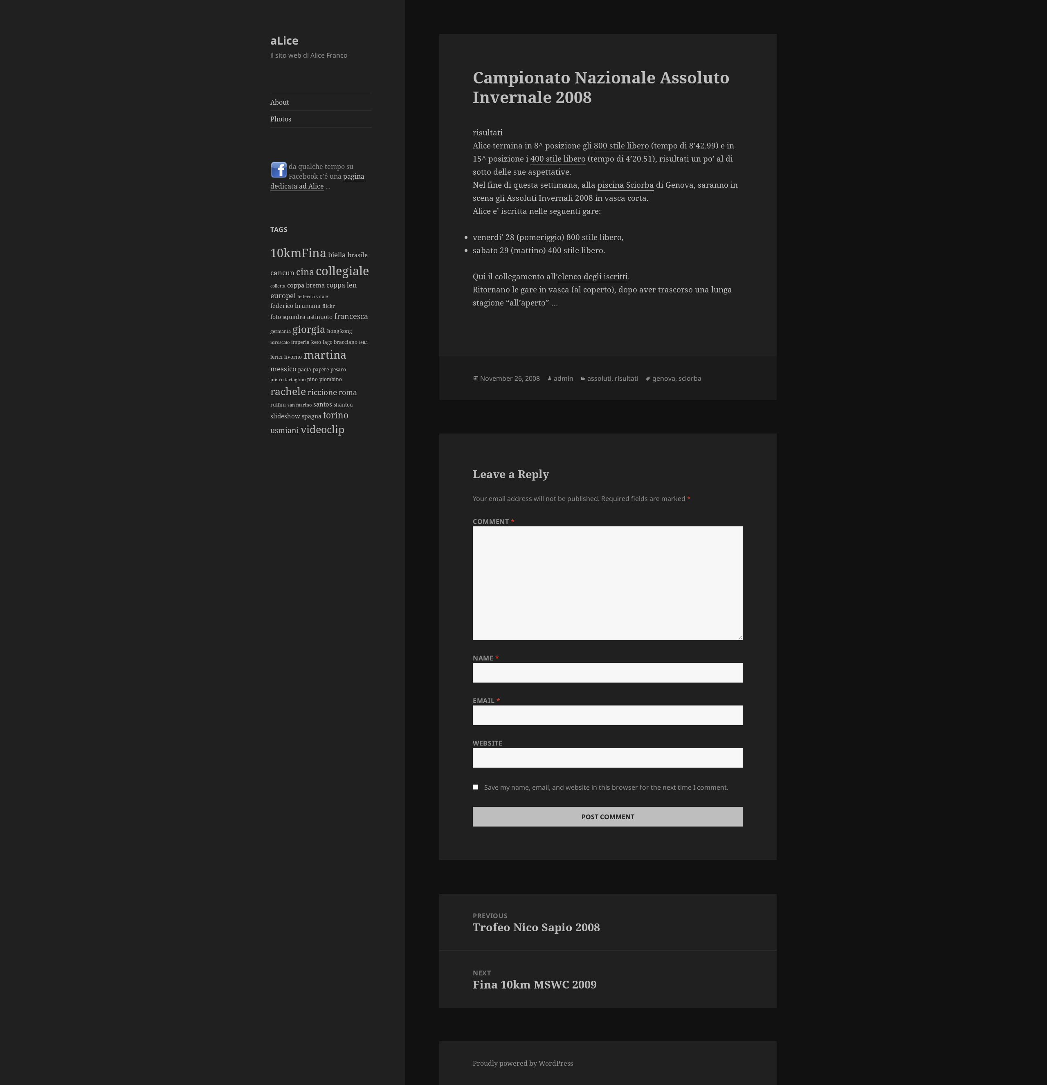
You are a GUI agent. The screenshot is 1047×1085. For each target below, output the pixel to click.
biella (337, 254)
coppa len (341, 285)
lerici (276, 356)
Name (486, 658)
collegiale (342, 271)
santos (322, 404)
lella (363, 342)
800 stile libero (621, 145)
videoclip (322, 429)
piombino (330, 379)
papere (321, 369)
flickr (328, 306)
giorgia (309, 329)
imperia (300, 342)
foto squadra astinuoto (301, 317)
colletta (277, 286)
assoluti (599, 378)
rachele (288, 391)
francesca (351, 316)
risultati (626, 378)
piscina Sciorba (626, 185)
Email (486, 700)
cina (305, 272)
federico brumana (295, 306)
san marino (300, 405)
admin (563, 378)
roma (348, 392)
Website (487, 743)
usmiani (284, 430)
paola (304, 369)
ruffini (278, 404)
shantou (343, 404)
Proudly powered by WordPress (523, 1063)
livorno (293, 356)
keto (316, 342)
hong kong (339, 331)
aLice (284, 40)
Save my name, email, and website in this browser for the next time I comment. (606, 787)
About (279, 102)
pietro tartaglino (288, 379)
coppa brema (306, 285)
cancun (282, 272)
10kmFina (298, 253)
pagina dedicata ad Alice (317, 181)
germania (280, 331)
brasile (358, 255)
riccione (322, 392)
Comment (494, 521)
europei (283, 295)
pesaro (338, 369)
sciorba (690, 378)
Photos (280, 119)
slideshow (285, 416)
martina (324, 354)
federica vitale (312, 296)
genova (663, 378)
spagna (311, 416)
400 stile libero (558, 158)
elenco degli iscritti (593, 276)
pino (312, 379)
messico (283, 368)
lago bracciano (340, 342)
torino (335, 415)
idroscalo (280, 342)
